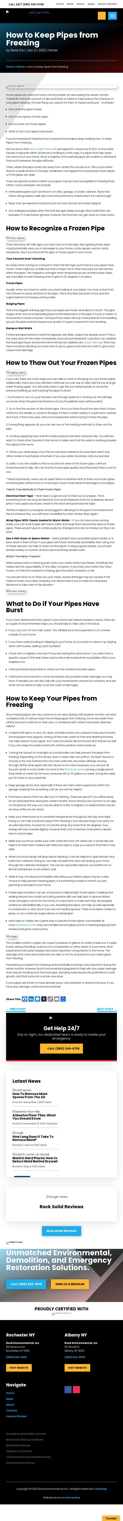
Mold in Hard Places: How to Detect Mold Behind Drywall (35, 1160)
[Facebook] (24, 999)
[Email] (56, 999)
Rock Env (18, 50)
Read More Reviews (61, 1231)
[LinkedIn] (31, 999)
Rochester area (74, 769)
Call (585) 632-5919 (26, 1284)
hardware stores (26, 925)
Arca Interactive (69, 1497)
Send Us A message (70, 1284)
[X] (44, 999)
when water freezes (41, 149)
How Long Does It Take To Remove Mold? (32, 1138)
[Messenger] (37, 999)
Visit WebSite (18, 1368)
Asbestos (52, 1123)
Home (10, 67)
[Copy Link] (50, 999)
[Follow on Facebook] (68, 1389)
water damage (93, 342)
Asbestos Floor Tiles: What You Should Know (34, 1117)
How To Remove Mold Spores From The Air (29, 1095)
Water (53, 50)
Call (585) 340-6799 (63, 1048)
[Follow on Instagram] (76, 1389)
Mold (48, 1102)
